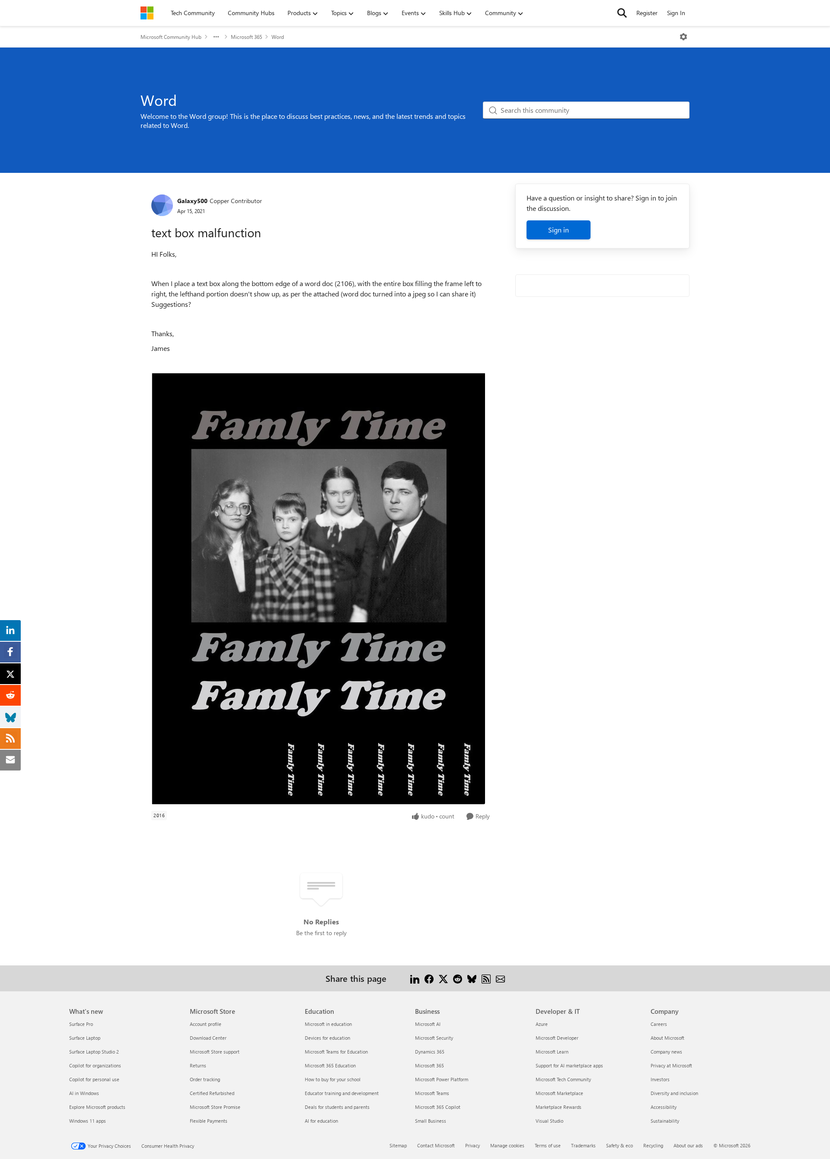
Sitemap (398, 1145)
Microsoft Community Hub (170, 36)
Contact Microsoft (436, 1145)
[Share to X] (443, 978)
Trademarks (583, 1145)
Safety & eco (619, 1145)
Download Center (208, 1038)
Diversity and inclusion (674, 1093)
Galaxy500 (192, 201)
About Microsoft (667, 1038)
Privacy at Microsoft (671, 1065)
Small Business (430, 1121)
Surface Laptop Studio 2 (94, 1051)
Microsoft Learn (552, 1051)
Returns (198, 1065)
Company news (666, 1051)
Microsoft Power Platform (441, 1079)
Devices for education (327, 1038)
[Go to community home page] (146, 12)
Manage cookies (507, 1145)
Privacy (472, 1145)
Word (277, 36)
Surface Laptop (84, 1038)
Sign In (676, 13)
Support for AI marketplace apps (569, 1065)
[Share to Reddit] (457, 978)
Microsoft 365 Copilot (437, 1107)
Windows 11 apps (87, 1121)
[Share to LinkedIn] (414, 978)
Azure (542, 1024)
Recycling (653, 1145)
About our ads (688, 1145)
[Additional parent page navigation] (216, 37)
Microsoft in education (328, 1024)
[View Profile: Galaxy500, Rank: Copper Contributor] (162, 205)
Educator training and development (342, 1093)
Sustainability (665, 1121)
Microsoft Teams (432, 1093)
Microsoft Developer (557, 1038)
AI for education (321, 1121)
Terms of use (548, 1145)
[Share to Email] (500, 978)
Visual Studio (549, 1121)
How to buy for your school (333, 1079)
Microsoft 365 (246, 36)
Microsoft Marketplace (559, 1093)
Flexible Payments (208, 1121)
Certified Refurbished (212, 1093)
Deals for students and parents (337, 1107)
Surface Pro (81, 1024)
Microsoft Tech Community (563, 1079)
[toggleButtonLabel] (683, 37)
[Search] (622, 13)
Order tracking (205, 1079)
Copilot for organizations (95, 1065)
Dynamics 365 (429, 1051)
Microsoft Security (434, 1038)
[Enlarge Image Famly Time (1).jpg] (318, 588)
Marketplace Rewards (558, 1107)
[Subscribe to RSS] (486, 978)
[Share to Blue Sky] (471, 978)
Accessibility (664, 1107)
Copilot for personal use (94, 1079)
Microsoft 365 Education (330, 1065)
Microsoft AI (428, 1024)
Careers (659, 1024)
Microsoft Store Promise (215, 1107)
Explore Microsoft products (97, 1107)
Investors (660, 1079)
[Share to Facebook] (429, 978)
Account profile (205, 1024)
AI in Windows (84, 1093)
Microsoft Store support (214, 1051)
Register (647, 13)
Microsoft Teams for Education (336, 1051)
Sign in (558, 229)
